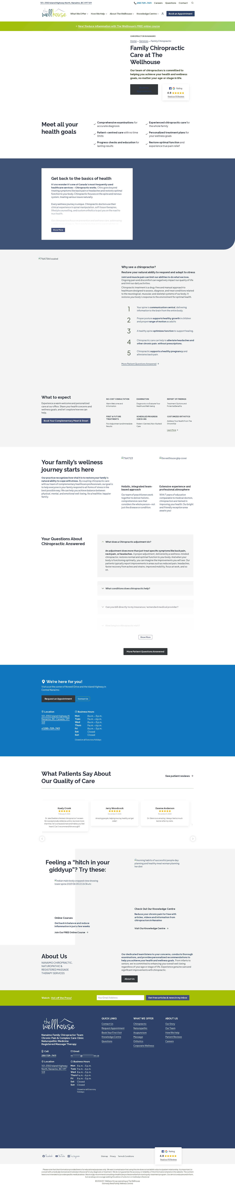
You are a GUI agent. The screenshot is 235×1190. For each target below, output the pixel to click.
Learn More (171, 430)
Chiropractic (140, 1023)
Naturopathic (140, 1028)
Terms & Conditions (126, 1156)
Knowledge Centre (111, 1036)
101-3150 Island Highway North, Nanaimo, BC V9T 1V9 (66, 2)
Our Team (170, 1028)
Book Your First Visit (112, 1032)
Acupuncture (140, 1032)
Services (143, 41)
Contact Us (107, 1023)
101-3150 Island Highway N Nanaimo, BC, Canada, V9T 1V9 (55, 719)
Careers (158, 2)
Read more (124, 832)
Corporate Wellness (143, 1045)
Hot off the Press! (61, 997)
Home (133, 41)
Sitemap (104, 1156)
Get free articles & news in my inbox (167, 997)
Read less (133, 832)
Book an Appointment (180, 13)
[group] (67, 812)
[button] (192, 838)
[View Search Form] (192, 3)
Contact (183, 2)
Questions (170, 2)
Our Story (170, 1023)
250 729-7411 (144, 2)
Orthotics (138, 1041)
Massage (138, 1036)
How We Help (172, 1032)
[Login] (162, 13)
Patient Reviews (173, 1036)
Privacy (113, 1156)
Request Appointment (113, 1028)
